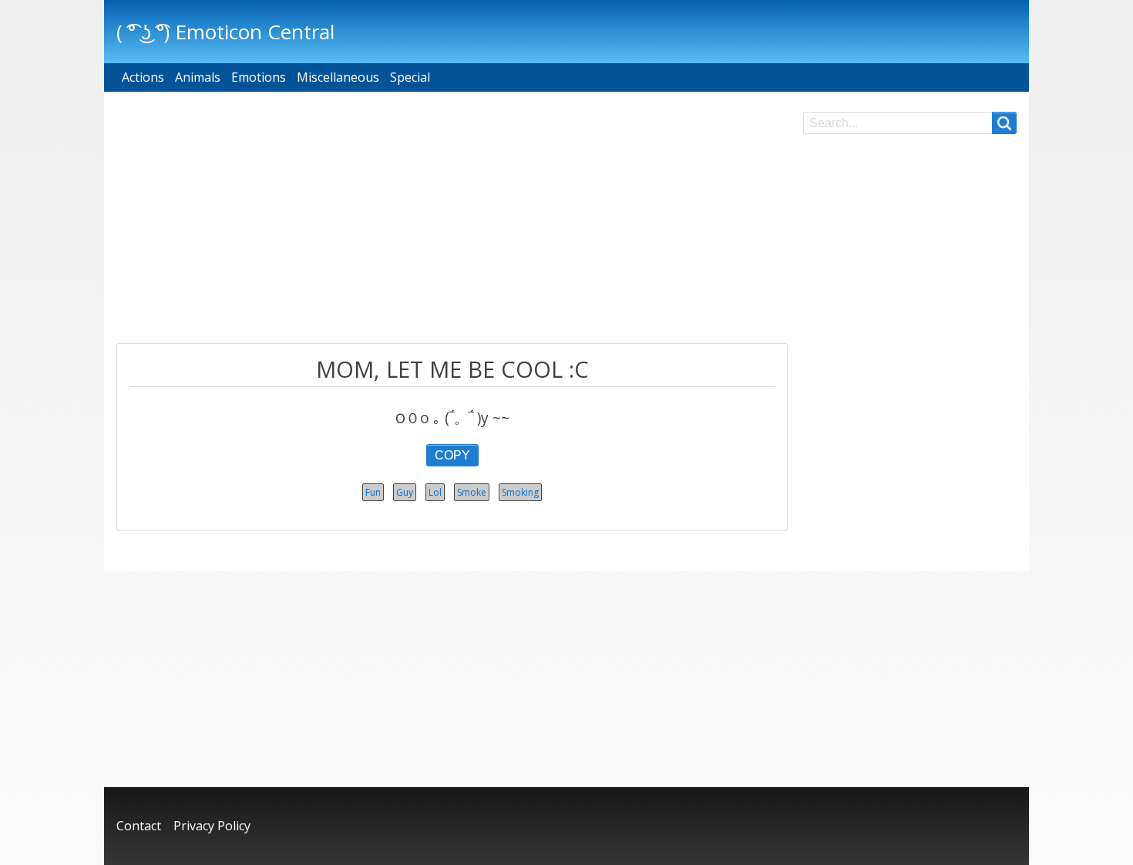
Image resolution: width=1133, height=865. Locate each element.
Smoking (520, 492)
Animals (197, 77)
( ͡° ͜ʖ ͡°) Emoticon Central (225, 31)
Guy (404, 492)
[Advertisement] (452, 220)
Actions (143, 77)
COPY (452, 455)
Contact (138, 825)
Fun (373, 492)
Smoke (471, 492)
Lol (435, 492)
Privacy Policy (211, 825)
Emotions (258, 77)
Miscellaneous (338, 77)
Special (410, 77)
